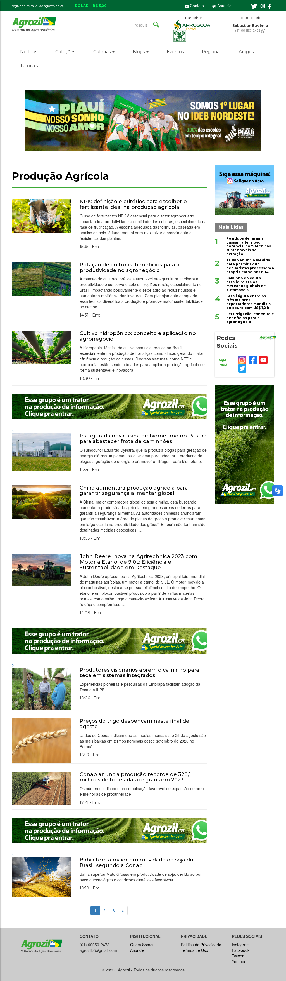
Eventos (175, 51)
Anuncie (224, 5)
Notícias (28, 51)
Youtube (239, 961)
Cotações (65, 51)
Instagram (241, 944)
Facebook (240, 950)
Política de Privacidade (201, 944)
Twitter (238, 956)
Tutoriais (29, 65)
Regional (211, 51)
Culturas (102, 51)
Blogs (139, 51)
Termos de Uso (194, 950)
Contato (196, 5)
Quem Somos (142, 944)
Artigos (246, 51)
